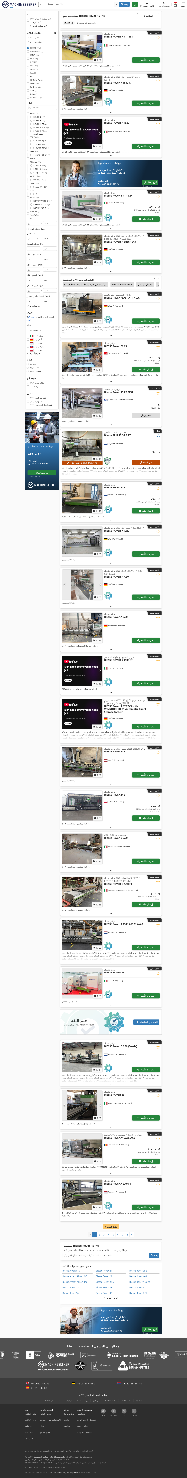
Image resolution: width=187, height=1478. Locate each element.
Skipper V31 (40, 172)
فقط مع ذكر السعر (37, 229)
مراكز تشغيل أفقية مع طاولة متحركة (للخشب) (85, 284)
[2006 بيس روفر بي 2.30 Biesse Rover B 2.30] (82, 849)
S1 (35, 194)
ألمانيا (37, 339)
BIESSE (35, 48)
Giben (34, 94)
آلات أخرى (35, 22)
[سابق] (64, 47)
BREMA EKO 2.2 (41, 204)
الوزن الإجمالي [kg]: (35, 285)
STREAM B (39, 140)
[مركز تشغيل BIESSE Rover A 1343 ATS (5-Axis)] (82, 935)
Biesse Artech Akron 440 (74, 1281)
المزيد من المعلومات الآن (146, 1022)
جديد (33, 364)
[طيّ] (111, 69)
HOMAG (35, 62)
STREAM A (39, 144)
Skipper (35, 162)
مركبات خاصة (82, 1400)
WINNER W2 (40, 179)
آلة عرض (34, 367)
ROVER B (39, 120)
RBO (34, 65)
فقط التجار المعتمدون (41, 405)
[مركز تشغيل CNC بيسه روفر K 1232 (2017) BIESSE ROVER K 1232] (82, 541)
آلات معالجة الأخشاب (40, 18)
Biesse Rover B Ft (138, 1293)
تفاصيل (147, 415)
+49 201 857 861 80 (132, 1383)
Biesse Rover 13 (70, 1287)
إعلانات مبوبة (37, 382)
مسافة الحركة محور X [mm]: (38, 296)
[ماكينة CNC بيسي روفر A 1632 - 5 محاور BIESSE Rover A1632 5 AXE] (82, 1148)
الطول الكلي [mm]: (35, 254)
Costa (34, 69)
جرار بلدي (97, 1400)
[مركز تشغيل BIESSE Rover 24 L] (82, 805)
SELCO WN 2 (40, 186)
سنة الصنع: (31, 233)
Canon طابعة (110, 1400)
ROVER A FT (40, 124)
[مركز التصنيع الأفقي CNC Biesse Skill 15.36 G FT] (82, 446)
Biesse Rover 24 (104, 1270)
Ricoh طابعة (126, 1400)
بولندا (37, 350)
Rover (34, 113)
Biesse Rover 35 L (138, 1270)
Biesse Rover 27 (104, 1287)
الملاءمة (149, 15)
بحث (125, 4)
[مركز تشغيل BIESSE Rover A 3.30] (82, 628)
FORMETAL (36, 80)
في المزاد (147, 462)
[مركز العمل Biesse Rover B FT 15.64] (82, 206)
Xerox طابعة (49, 1400)
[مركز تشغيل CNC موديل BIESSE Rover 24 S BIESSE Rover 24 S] (82, 762)
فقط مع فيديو (37, 401)
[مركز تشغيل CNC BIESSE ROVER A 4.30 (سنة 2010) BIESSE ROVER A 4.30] (82, 585)
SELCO (34, 83)
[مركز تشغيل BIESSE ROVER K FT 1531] (82, 47)
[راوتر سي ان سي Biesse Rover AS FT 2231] (82, 403)
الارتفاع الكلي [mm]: (35, 275)
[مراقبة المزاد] (158, 436)
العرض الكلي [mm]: (35, 264)
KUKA (34, 55)
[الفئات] (40, 4)
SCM (34, 58)
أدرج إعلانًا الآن (150, 182)
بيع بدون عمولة (42, 473)
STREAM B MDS (41, 147)
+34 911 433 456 (39, 1387)
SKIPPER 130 (40, 169)
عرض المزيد (112, 1297)
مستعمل (35, 371)
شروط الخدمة (64, 1472)
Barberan (35, 87)
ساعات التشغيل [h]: (35, 244)
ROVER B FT (40, 131)
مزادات (35, 386)
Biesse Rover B (136, 1287)
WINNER (35, 176)
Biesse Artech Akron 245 (74, 1276)
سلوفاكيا (38, 346)
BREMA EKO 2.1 (41, 208)
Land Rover (36, 51)
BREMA (34, 197)
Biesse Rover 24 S (105, 1281)
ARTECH (35, 76)
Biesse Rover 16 (70, 1293)
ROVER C (39, 117)
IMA (33, 72)
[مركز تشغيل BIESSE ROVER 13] (82, 983)
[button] (183, 4)
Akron (34, 158)
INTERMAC (36, 97)
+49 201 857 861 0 (86, 1383)
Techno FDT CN (41, 155)
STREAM (35, 137)
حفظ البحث (111, 1226)
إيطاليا (38, 336)
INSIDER (35, 211)
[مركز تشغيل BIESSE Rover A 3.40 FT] (82, 1195)
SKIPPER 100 (40, 165)
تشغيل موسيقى (145, 284)
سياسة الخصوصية (76, 1472)
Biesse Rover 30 (104, 1293)
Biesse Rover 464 (138, 1276)
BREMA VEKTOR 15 (43, 201)
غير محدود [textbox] (35, 330)
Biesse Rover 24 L (105, 1276)
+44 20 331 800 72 (40, 1383)
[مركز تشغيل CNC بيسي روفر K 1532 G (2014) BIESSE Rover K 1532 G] (82, 91)
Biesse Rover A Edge (139, 1281)
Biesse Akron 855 (71, 1270)
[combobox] (42, 330)
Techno (35, 151)
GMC (33, 90)
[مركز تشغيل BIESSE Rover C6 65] (82, 357)
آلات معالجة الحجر (38, 26)
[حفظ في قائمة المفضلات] (158, 37)
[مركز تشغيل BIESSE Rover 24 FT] (82, 498)
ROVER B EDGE (41, 127)
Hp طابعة (139, 1400)
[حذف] (116, 4)
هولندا (37, 343)
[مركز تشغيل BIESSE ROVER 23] (82, 1105)
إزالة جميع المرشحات (87, 23)
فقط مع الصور (38, 398)
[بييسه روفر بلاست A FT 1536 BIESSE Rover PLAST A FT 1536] (82, 308)
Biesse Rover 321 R (122, 284)
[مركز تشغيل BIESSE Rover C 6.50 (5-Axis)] (82, 1057)
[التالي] (100, 47)
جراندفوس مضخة (65, 1400)
